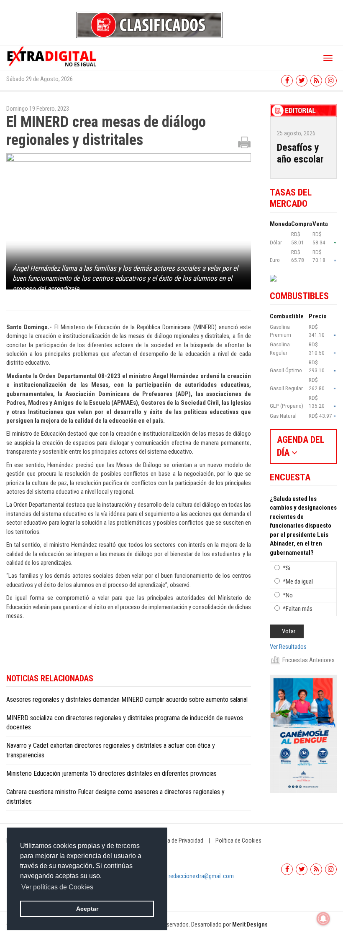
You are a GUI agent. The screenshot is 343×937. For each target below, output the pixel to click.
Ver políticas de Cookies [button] (57, 887)
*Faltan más (297, 608)
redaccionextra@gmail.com (201, 876)
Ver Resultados (288, 646)
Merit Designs (250, 924)
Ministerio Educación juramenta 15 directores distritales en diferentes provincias (111, 773)
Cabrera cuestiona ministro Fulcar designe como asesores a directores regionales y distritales (115, 796)
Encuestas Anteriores (308, 660)
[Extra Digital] (52, 56)
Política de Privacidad (177, 840)
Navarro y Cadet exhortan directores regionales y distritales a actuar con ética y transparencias (110, 750)
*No (288, 595)
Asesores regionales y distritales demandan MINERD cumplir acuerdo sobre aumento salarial (127, 699)
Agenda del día (300, 446)
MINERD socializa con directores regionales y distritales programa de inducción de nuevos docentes (124, 722)
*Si (286, 568)
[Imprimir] (244, 142)
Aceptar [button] (87, 908)
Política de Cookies (238, 840)
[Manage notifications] (323, 918)
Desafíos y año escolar (300, 153)
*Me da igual (298, 581)
